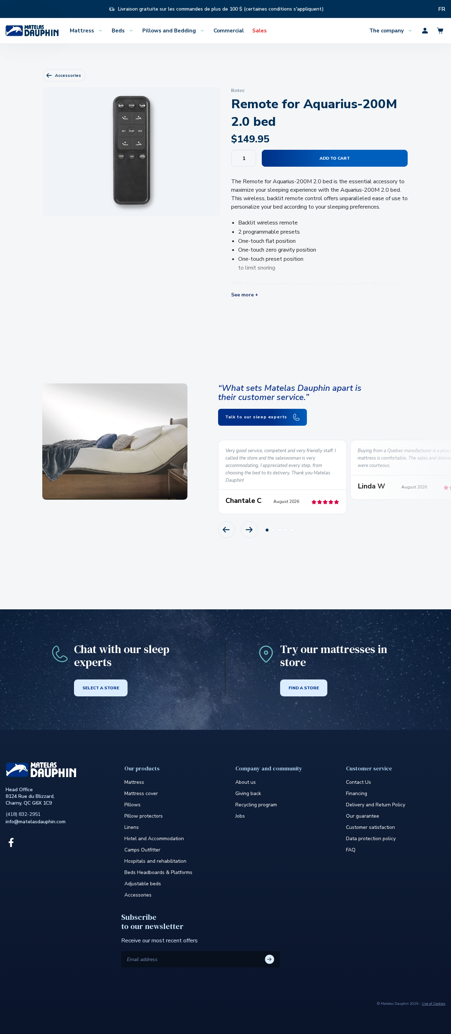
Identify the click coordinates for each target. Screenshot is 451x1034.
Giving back (248, 793)
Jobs (240, 816)
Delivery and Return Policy (375, 804)
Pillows (132, 804)
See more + (244, 295)
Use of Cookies (433, 1003)
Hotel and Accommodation (154, 838)
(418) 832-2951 (23, 814)
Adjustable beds (142, 883)
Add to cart (335, 158)
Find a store (304, 688)
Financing (356, 793)
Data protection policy (371, 838)
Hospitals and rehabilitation (155, 861)
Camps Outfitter (142, 850)
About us (245, 782)
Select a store (100, 688)
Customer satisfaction (370, 827)
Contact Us (358, 782)
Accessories (68, 75)
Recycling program (256, 804)
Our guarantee (362, 816)
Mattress (134, 782)
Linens (131, 827)
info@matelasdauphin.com (36, 821)
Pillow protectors (143, 816)
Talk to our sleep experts (257, 417)
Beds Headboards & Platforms (158, 872)
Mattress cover (141, 793)
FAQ (351, 850)
